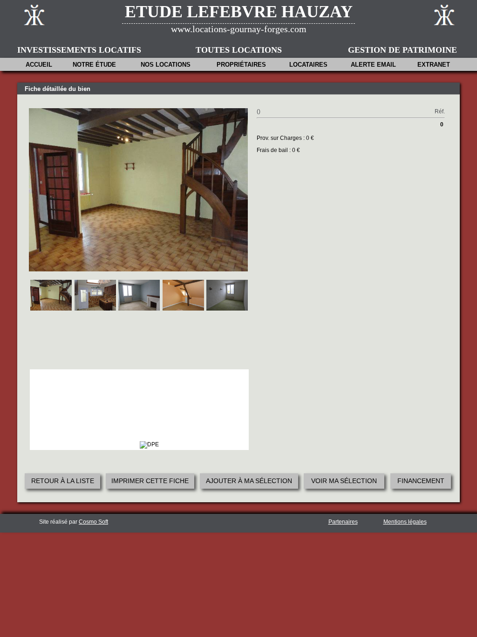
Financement (420, 481)
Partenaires (343, 522)
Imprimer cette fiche (150, 481)
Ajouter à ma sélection (249, 481)
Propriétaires (241, 64)
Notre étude (94, 64)
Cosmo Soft (93, 522)
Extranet (433, 64)
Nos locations (166, 64)
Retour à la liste (62, 481)
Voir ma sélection (344, 481)
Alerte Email (373, 64)
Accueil (39, 64)
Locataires (308, 64)
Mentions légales (405, 522)
